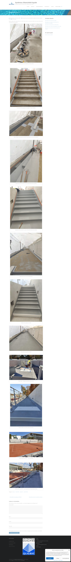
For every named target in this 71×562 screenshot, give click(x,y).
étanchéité (17, 491)
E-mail (10, 521)
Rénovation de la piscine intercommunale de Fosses (52, 28)
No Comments (14, 19)
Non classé (37, 18)
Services (32, 6)
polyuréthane (26, 491)
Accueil (28, 6)
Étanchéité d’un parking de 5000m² (15, 497)
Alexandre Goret (12, 18)
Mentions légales (56, 560)
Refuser (58, 558)
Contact (52, 6)
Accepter (49, 558)
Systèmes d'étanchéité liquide (26, 3)
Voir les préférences (66, 558)
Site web (10, 526)
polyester (21, 491)
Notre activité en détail (49, 34)
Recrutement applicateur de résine (42, 544)
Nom (10, 516)
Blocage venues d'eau (25, 18)
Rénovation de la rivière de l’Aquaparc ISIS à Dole (53, 26)
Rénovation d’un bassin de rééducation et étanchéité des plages (52, 23)
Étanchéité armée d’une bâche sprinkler (36, 497)
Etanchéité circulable (32, 18)
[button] (69, 550)
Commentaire (11, 504)
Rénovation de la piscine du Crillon (50, 20)
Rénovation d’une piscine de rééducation (52, 24)
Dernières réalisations (39, 6)
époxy (14, 491)
